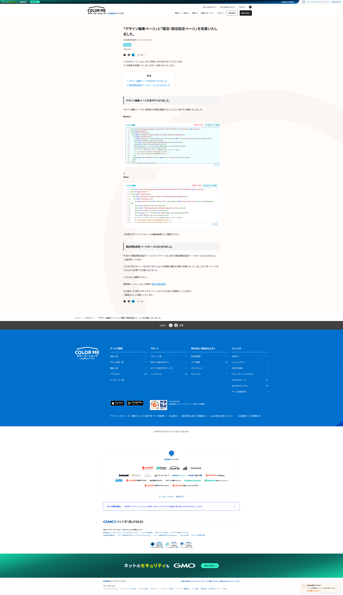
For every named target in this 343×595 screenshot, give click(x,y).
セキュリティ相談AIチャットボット (179, 532)
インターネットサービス (110, 589)
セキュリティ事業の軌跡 (198, 535)
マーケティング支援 (167, 589)
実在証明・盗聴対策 (109, 535)
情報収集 (186, 589)
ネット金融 (195, 589)
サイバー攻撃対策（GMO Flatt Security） (165, 535)
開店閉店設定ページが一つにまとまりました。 (149, 85)
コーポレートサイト (166, 496)
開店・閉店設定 (159, 284)
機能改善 (127, 45)
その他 (224, 589)
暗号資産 (203, 589)
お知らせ (242, 7)
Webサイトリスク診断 (161, 532)
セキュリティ (154, 589)
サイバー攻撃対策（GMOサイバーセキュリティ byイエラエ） (134, 535)
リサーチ (178, 589)
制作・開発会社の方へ (228, 7)
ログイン (221, 13)
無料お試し (245, 13)
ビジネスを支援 (143, 589)
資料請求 (232, 13)
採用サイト (180, 496)
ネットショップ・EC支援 (128, 589)
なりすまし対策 (184, 535)
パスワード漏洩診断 (146, 532)
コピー (142, 55)
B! (133, 55)
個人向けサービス (214, 589)
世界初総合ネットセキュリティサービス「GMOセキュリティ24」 (120, 532)
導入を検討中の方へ (210, 7)
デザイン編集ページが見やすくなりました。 (147, 81)
